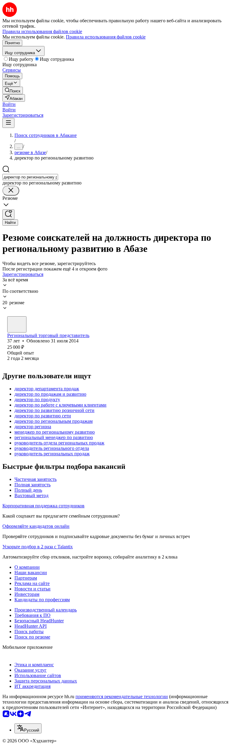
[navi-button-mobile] (8, 123)
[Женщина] (16, 324)
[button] (9, 104)
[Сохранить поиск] (8, 214)
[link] (12, 90)
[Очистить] (10, 191)
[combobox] (30, 177)
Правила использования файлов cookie (106, 36)
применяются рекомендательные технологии (121, 696)
